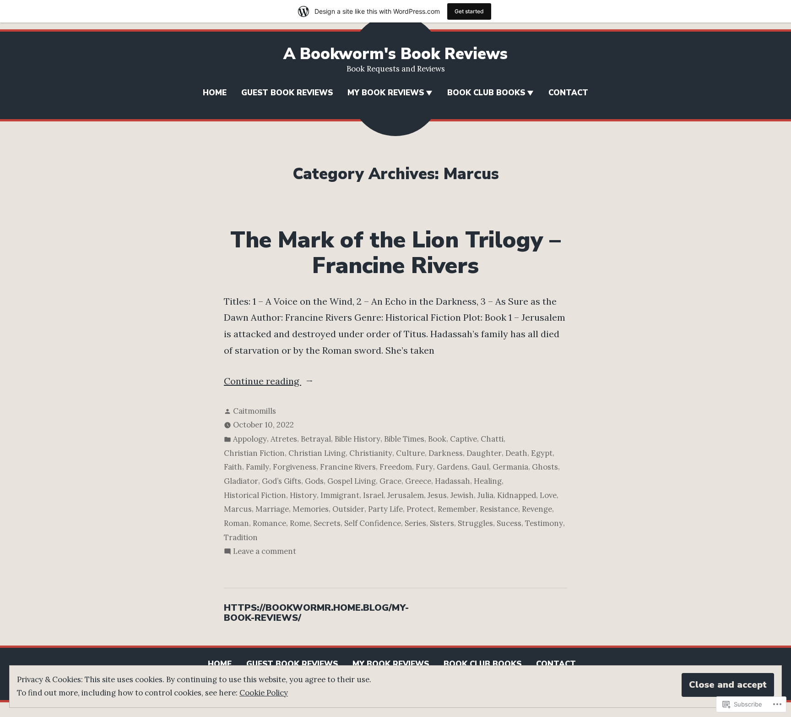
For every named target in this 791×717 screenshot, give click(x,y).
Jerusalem (405, 495)
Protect (420, 509)
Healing (488, 481)
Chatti (492, 439)
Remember (457, 509)
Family (257, 467)
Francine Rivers (348, 467)
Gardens (452, 467)
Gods (314, 481)
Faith (233, 467)
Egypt (542, 453)
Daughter (484, 453)
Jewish (462, 495)
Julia (485, 495)
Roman (236, 523)
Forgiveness (294, 467)
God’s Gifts (281, 481)
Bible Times (404, 439)
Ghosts (545, 467)
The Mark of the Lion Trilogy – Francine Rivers (395, 252)
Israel (373, 495)
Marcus (238, 509)
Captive (463, 439)
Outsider (348, 509)
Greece (418, 481)
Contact (568, 93)
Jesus (437, 495)
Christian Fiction (254, 453)
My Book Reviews (385, 93)
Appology (250, 439)
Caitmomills (254, 411)
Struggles (475, 523)
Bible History (357, 439)
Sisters (442, 523)
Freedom (395, 467)
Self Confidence (372, 523)
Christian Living (317, 453)
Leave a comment (264, 552)
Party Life (385, 509)
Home (215, 93)
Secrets (327, 523)
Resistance (499, 509)
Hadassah (452, 481)
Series (415, 523)
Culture (410, 453)
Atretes (284, 439)
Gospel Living (351, 481)
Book (437, 439)
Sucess (509, 523)
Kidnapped (516, 495)
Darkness (445, 453)
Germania (510, 467)
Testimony (544, 523)
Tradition (241, 537)
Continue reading (262, 382)
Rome (300, 523)
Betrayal (316, 439)
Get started (469, 11)
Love (548, 495)
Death (516, 453)
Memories (311, 509)
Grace (390, 481)
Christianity (370, 453)
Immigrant (339, 495)
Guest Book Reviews (287, 93)
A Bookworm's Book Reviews (395, 54)
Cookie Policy (263, 693)
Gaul (480, 467)
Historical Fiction (255, 495)
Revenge (537, 509)
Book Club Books (486, 93)
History (303, 495)
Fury (424, 467)
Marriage (272, 509)
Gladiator (241, 481)
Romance (269, 523)
